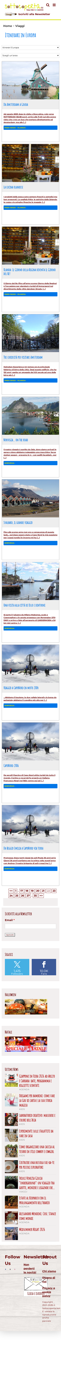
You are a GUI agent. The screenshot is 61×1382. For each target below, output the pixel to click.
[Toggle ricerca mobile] (47, 5)
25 (16, 895)
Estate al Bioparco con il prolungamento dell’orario (34, 1200)
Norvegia (9, 463)
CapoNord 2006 (11, 765)
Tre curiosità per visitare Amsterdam (23, 357)
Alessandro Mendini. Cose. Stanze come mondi (37, 1216)
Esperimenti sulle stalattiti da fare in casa (36, 1133)
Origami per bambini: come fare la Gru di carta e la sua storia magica (37, 1100)
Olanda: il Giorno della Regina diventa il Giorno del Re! (30, 271)
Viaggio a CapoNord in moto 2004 (21, 687)
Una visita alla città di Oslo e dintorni (24, 605)
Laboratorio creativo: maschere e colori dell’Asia (37, 1117)
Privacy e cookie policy (48, 1292)
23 (54, 890)
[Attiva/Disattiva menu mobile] (54, 5)
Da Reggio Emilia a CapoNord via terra (23, 848)
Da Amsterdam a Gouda (16, 104)
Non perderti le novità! (30, 1268)
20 (37, 890)
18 (27, 890)
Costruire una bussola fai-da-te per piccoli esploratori (36, 1165)
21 (43, 890)
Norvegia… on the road (16, 439)
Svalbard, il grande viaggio (18, 522)
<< (11, 890)
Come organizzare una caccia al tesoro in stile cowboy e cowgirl (37, 1149)
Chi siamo (49, 1271)
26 (22, 895)
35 (35, 895)
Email (10, 920)
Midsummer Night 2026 (32, 1229)
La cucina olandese (13, 187)
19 (32, 890)
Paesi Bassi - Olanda (15, 128)
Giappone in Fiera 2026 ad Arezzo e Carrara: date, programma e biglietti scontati (37, 1081)
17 (21, 890)
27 (28, 895)
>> (41, 895)
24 (11, 895)
